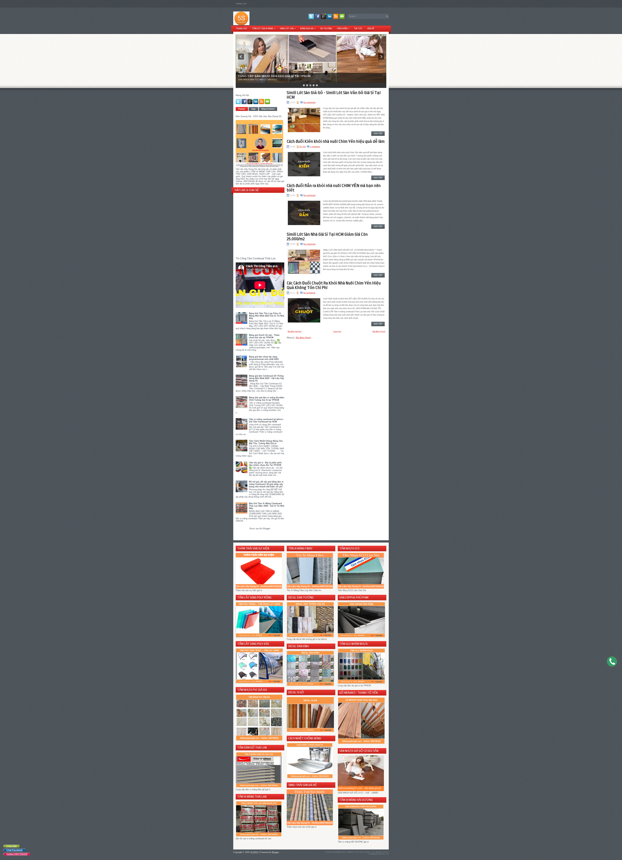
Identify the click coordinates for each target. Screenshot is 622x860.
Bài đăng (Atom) (303, 337)
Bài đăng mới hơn (294, 331)
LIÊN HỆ (370, 28)
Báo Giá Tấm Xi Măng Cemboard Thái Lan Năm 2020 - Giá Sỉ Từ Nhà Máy (266, 505)
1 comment (315, 147)
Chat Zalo (11, 846)
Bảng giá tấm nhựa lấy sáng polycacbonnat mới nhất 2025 (264, 358)
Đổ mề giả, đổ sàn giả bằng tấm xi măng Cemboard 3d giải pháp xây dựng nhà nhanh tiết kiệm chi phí (266, 484)
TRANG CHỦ (241, 28)
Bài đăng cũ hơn (379, 331)
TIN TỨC (358, 28)
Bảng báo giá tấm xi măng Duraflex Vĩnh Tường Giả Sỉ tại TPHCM (266, 398)
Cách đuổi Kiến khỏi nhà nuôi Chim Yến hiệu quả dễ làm (336, 141)
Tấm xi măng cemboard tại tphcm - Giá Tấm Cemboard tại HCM (266, 420)
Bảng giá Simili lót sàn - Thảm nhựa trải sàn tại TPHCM (264, 336)
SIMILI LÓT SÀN (288, 28)
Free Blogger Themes (380, 852)
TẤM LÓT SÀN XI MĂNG (263, 28)
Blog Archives (268, 109)
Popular (241, 109)
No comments (309, 102)
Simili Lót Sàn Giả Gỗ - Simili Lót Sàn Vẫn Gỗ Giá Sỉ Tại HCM (334, 94)
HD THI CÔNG (326, 28)
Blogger (266, 528)
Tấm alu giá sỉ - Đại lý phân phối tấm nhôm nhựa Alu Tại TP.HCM (265, 463)
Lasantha (366, 852)
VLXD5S (254, 852)
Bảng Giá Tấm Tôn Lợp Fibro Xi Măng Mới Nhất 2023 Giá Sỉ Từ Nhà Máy (266, 315)
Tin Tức (302, 147)
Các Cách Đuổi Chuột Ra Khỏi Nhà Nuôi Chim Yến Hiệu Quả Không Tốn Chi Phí (334, 285)
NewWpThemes (340, 852)
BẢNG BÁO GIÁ (308, 28)
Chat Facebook (14, 850)
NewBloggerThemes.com (379, 854)
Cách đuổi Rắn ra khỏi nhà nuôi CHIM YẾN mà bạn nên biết (334, 187)
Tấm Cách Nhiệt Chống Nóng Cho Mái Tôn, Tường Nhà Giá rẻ (266, 442)
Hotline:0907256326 (16, 854)
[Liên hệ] (611, 664)
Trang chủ (241, 4)
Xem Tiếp (378, 133)
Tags (253, 109)
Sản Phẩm (343, 28)
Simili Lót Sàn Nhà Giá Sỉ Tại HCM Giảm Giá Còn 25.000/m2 (327, 236)
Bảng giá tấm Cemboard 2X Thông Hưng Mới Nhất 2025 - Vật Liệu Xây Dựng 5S (266, 378)
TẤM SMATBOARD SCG (254, 76)
